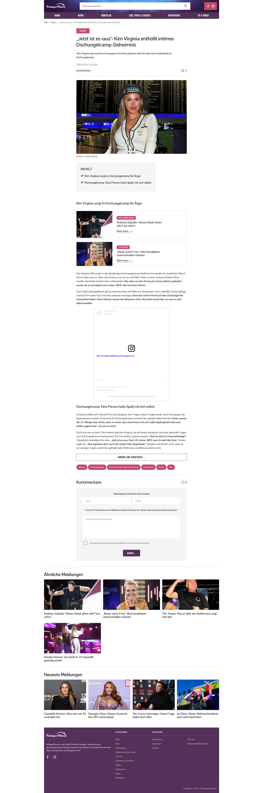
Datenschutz (157, 739)
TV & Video (203, 15)
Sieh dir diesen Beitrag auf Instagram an (115, 356)
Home (57, 15)
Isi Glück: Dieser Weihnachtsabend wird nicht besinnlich (197, 715)
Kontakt (155, 748)
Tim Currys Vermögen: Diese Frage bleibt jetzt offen (153, 715)
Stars (117, 743)
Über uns (191, 739)
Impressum (156, 743)
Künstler (106, 15)
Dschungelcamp (97, 467)
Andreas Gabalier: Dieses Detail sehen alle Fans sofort (139, 224)
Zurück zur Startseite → (131, 457)
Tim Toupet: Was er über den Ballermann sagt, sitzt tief (189, 615)
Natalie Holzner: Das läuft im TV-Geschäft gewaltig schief (69, 658)
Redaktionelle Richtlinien (197, 743)
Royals (118, 773)
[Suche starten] (185, 6)
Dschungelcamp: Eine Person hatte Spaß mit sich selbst (118, 182)
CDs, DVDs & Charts (139, 15)
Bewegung (119, 777)
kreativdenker (83, 70)
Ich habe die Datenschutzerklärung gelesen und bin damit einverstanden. (120, 543)
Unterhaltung (120, 748)
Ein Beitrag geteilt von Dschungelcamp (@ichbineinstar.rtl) (131, 396)
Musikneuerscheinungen (125, 752)
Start (46, 22)
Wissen (118, 765)
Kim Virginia (148, 467)
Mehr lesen (123, 231)
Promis (161, 467)
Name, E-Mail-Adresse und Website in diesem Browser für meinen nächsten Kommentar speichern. (132, 510)
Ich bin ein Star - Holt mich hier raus (123, 467)
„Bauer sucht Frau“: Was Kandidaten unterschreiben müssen (138, 253)
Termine (118, 756)
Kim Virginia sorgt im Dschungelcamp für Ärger (113, 176)
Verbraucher (120, 769)
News (81, 15)
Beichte (82, 467)
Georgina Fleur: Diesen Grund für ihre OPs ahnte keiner (108, 715)
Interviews (174, 15)
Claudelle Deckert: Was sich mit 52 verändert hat (65, 715)
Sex (171, 467)
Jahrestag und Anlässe (124, 760)
